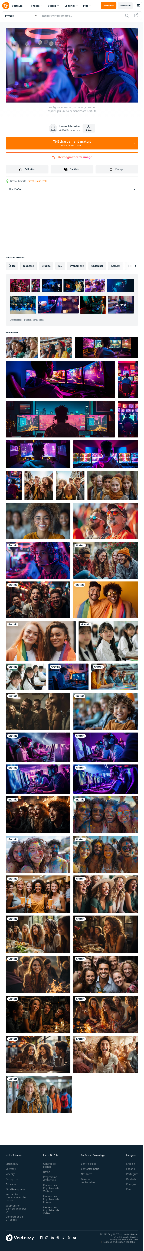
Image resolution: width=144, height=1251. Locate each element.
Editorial (69, 5)
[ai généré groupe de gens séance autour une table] (114, 675)
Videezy (10, 1172)
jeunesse (28, 264)
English (128, 1162)
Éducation (11, 1182)
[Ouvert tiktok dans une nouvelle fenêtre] (63, 1236)
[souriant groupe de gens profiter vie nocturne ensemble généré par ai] (38, 709)
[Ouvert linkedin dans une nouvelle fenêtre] (52, 1236)
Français (128, 1182)
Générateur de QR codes (14, 1217)
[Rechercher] (127, 15)
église (11, 264)
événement (77, 264)
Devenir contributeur (86, 1179)
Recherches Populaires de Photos (50, 1197)
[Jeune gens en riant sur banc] (105, 559)
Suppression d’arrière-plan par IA (14, 1207)
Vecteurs (17, 5)
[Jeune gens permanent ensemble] (38, 484)
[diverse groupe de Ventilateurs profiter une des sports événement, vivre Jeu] (22, 345)
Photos (35, 5)
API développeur (15, 1188)
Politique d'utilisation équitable (116, 1240)
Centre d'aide (87, 1162)
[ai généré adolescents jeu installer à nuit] (68, 675)
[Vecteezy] (5, 5)
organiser (97, 264)
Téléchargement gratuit (72, 143)
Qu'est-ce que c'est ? (37, 180)
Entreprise (12, 1177)
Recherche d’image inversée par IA (15, 1196)
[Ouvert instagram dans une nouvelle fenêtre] (46, 1236)
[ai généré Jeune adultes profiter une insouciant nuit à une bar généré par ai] (105, 932)
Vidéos (52, 5)
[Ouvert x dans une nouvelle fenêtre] (69, 1236)
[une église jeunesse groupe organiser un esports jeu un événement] (38, 559)
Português (130, 1172)
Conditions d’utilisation (124, 1235)
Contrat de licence (48, 1164)
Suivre (89, 130)
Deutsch (128, 1177)
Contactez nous (88, 1167)
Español (128, 1167)
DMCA (45, 1170)
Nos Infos (84, 1172)
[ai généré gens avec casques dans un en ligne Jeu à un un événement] (38, 745)
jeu (60, 264)
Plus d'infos (15, 187)
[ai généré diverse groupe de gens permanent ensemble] (105, 813)
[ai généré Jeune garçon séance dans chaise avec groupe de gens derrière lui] (105, 709)
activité (115, 264)
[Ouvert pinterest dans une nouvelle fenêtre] (58, 1236)
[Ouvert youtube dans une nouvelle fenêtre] (74, 1236)
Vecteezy (11, 1167)
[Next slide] (130, 264)
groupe (46, 264)
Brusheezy (12, 1162)
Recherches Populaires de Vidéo (50, 1209)
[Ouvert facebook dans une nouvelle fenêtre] (41, 1236)
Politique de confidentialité (122, 1238)
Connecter (125, 5)
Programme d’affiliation (49, 1177)
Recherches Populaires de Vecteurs (50, 1186)
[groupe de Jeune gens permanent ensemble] (70, 484)
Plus (85, 5)
